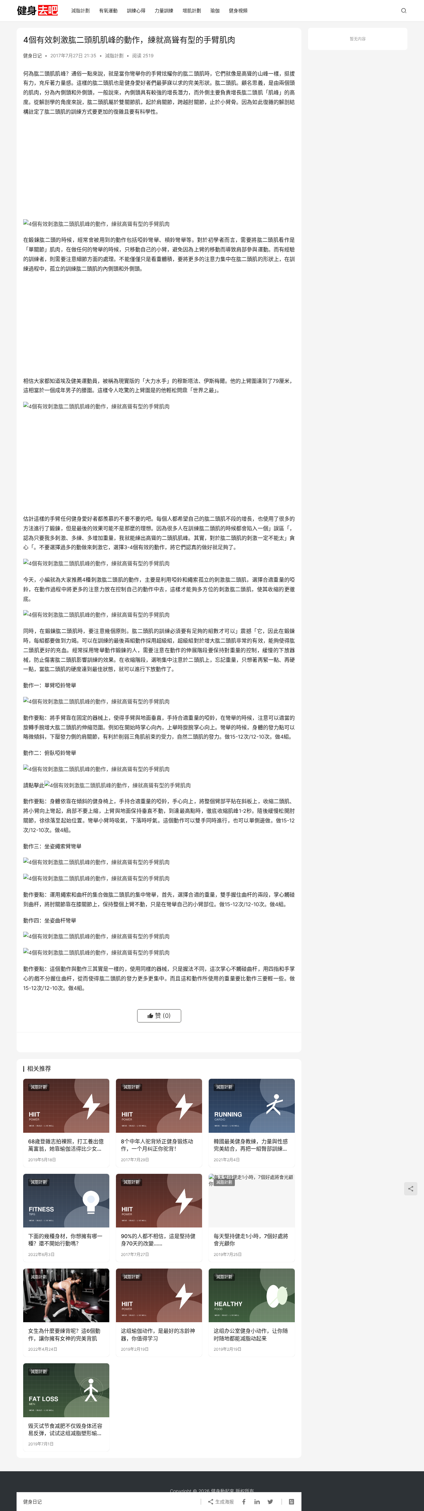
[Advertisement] (159, 169)
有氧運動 (108, 10)
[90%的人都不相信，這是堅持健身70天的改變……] (159, 1200)
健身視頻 (238, 10)
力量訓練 (164, 10)
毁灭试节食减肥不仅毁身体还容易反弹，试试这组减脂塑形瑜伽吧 (65, 1430)
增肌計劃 (192, 10)
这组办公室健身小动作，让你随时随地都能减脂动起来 (251, 1334)
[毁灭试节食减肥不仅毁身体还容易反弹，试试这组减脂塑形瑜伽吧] (66, 1390)
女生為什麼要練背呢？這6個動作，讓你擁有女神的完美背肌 (64, 1334)
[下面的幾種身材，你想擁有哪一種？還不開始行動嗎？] (66, 1200)
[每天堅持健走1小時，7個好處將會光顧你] (252, 1200)
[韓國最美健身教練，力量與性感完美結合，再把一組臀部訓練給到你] (252, 1105)
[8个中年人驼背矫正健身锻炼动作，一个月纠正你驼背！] (159, 1105)
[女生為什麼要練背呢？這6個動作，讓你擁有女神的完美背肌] (66, 1295)
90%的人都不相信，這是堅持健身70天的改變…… (158, 1240)
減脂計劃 (80, 10)
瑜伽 (215, 10)
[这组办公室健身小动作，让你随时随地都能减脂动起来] (252, 1295)
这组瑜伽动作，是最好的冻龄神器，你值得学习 (158, 1334)
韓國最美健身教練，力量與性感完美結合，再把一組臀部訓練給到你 (251, 1145)
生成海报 (224, 1501)
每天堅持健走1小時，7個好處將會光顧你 (251, 1240)
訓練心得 (136, 10)
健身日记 (32, 55)
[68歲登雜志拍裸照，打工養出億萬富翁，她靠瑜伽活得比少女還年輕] (66, 1105)
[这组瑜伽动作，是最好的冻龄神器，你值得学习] (159, 1295)
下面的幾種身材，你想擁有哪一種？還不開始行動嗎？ (65, 1240)
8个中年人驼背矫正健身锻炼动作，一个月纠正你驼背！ (157, 1145)
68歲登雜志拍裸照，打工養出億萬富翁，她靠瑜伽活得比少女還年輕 (66, 1145)
